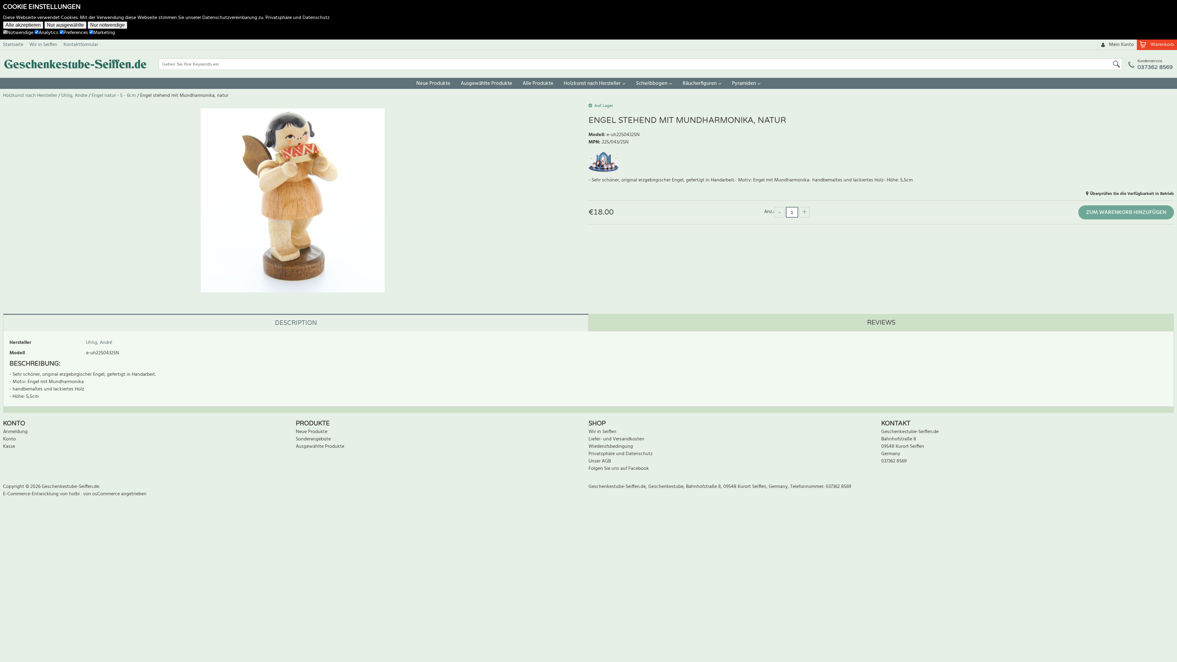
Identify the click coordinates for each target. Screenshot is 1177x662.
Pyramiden (744, 83)
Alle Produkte (538, 83)
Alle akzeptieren (23, 25)
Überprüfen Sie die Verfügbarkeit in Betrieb (1132, 193)
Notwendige (20, 33)
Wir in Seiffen (43, 45)
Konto (9, 439)
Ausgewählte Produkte (486, 83)
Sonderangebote (313, 439)
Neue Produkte (433, 83)
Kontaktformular (80, 45)
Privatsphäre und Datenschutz (297, 18)
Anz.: (769, 211)
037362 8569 (894, 461)
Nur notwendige (107, 25)
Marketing (104, 33)
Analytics (48, 33)
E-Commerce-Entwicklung (31, 494)
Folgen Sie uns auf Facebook (618, 469)
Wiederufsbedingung (610, 447)
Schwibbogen (651, 83)
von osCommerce (102, 494)
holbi (75, 494)
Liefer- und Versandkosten (616, 439)
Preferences (75, 33)
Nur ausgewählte (65, 25)
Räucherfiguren (700, 83)
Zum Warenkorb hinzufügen (1126, 212)
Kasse (9, 447)
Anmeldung (15, 432)
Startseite (13, 45)
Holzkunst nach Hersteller (592, 83)
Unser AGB (599, 461)
